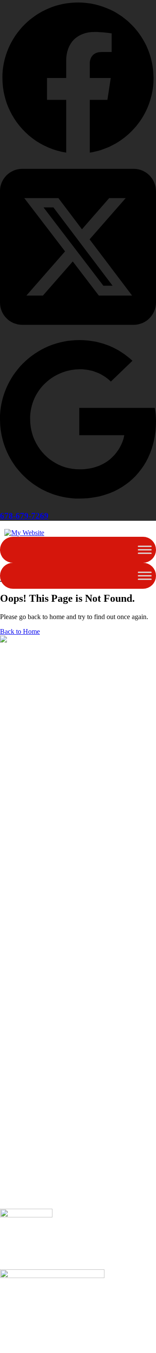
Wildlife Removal (24, 1132)
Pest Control (17, 1100)
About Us (13, 1027)
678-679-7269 (24, 515)
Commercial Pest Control (34, 1139)
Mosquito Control (24, 1116)
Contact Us (15, 1058)
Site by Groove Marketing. (36, 1204)
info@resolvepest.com (30, 1181)
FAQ (7, 1043)
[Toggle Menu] (145, 549)
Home (8, 1019)
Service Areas (19, 1035)
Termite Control (21, 1108)
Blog (6, 1050)
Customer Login (22, 1066)
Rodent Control (21, 1124)
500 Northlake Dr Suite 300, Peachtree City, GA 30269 (76, 1189)
